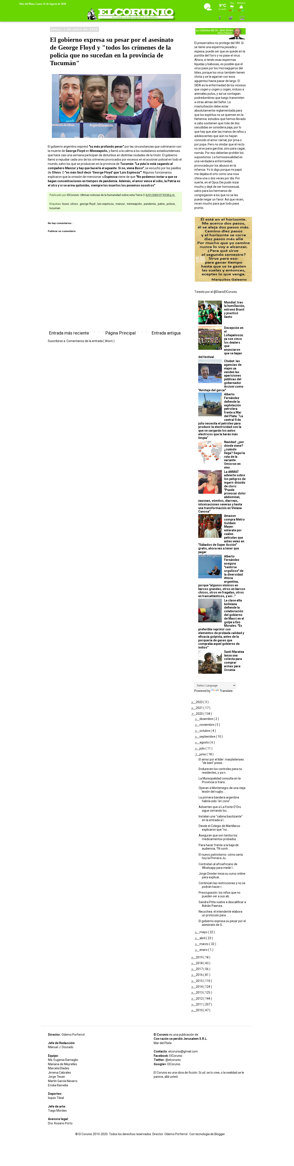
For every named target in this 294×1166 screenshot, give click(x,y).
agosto (205, 742)
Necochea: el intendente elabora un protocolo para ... (220, 913)
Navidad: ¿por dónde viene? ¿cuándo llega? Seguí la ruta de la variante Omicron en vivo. (234, 454)
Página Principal (120, 333)
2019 (199, 957)
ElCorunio (175, 1055)
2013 (199, 992)
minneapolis (134, 203)
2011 (199, 1004)
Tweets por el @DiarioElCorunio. (216, 291)
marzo (204, 944)
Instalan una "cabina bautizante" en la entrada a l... (221, 818)
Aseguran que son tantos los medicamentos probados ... (219, 837)
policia (171, 203)
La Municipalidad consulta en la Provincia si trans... (220, 780)
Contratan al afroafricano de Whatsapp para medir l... (218, 865)
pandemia (150, 203)
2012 (199, 998)
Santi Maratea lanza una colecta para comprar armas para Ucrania (234, 661)
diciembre (207, 719)
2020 (199, 713)
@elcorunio (173, 1060)
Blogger (219, 1134)
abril (203, 938)
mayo (204, 932)
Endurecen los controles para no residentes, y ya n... (220, 770)
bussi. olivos (70, 203)
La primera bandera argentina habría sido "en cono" (219, 799)
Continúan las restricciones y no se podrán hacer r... (222, 884)
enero (204, 949)
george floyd (88, 203)
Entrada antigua (166, 333)
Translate (226, 691)
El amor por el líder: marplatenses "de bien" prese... (221, 761)
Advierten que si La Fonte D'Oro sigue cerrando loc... (220, 808)
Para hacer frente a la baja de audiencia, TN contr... (219, 846)
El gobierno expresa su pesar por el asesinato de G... (222, 922)
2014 (199, 986)
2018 (199, 963)
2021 (199, 708)
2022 (199, 702)
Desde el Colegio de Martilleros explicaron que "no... (219, 827)
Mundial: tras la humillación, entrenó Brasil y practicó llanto (234, 310)
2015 (199, 981)
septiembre (208, 736)
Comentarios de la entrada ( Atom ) (91, 341)
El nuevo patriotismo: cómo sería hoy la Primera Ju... (221, 856)
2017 (199, 969)
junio (203, 754)
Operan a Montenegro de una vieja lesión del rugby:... (222, 789)
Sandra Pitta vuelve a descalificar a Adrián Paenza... (222, 903)
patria (161, 203)
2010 (199, 1010)
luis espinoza (105, 203)
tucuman (55, 208)
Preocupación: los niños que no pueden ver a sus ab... (219, 894)
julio (203, 748)
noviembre (207, 724)
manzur (120, 203)
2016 (199, 975)
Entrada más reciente (69, 333)
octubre (205, 730)
